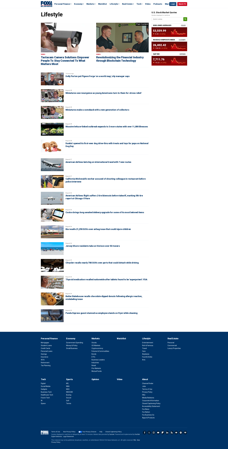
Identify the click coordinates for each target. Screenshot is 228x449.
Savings (44, 354)
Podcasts (157, 4)
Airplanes (145, 354)
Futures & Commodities (100, 351)
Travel (144, 348)
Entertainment (147, 343)
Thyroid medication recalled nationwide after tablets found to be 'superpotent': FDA (106, 279)
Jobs (144, 386)
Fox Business (46, 4)
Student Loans (46, 345)
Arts (143, 360)
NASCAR (69, 392)
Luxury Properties (174, 348)
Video (148, 4)
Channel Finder (147, 383)
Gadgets (44, 389)
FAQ (143, 395)
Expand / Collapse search (167, 4)
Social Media (45, 386)
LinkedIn (167, 432)
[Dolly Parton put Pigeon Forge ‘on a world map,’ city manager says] (52, 78)
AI (41, 401)
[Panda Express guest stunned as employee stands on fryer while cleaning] (52, 315)
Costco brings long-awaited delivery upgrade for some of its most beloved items (105, 212)
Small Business (72, 348)
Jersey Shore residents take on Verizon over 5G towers (93, 246)
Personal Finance (62, 4)
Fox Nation (146, 412)
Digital (43, 383)
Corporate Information (150, 401)
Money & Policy (71, 345)
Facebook (145, 432)
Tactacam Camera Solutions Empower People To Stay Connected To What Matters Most (65, 61)
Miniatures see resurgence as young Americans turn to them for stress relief (103, 93)
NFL (67, 383)
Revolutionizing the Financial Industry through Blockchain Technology (120, 59)
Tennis (68, 403)
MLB (67, 389)
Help (100, 432)
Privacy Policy (147, 392)
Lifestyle (114, 4)
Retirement (45, 363)
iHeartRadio (185, 432)
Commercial (172, 345)
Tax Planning (45, 365)
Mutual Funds (97, 371)
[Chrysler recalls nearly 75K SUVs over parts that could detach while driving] (52, 265)
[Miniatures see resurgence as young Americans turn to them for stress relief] (52, 95)
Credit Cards (45, 348)
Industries (95, 363)
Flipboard (163, 432)
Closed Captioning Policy (151, 403)
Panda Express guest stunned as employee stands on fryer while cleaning (102, 313)
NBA (67, 386)
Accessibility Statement (151, 406)
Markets (90, 4)
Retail (94, 365)
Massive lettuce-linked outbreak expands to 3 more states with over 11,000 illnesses (107, 126)
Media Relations (148, 398)
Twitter (149, 432)
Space (43, 403)
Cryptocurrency (97, 348)
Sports (69, 379)
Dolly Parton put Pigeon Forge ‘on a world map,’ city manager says (98, 76)
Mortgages (45, 343)
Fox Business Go (148, 415)
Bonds (94, 354)
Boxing (68, 395)
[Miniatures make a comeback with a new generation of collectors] (52, 112)
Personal (171, 343)
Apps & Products (148, 418)
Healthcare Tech (47, 395)
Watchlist (102, 4)
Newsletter (176, 432)
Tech (139, 4)
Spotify (181, 432)
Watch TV (182, 4)
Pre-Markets (96, 368)
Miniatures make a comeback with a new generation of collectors (97, 110)
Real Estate (127, 4)
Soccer (68, 398)
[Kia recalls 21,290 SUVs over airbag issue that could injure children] (52, 231)
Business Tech (46, 392)
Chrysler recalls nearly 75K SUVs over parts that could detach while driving (102, 262)
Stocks (94, 343)
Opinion (95, 379)
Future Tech (45, 398)
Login (173, 4)
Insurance (44, 357)
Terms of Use (147, 389)
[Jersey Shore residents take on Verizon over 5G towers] (52, 248)
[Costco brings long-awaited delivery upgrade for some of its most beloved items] (52, 215)
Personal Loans (46, 351)
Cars (144, 351)
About (145, 379)
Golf (67, 401)
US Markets (96, 345)
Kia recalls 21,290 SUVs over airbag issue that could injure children (98, 229)
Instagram (154, 432)
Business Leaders (98, 360)
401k (43, 360)
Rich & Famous (147, 345)
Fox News (145, 409)
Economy (78, 4)
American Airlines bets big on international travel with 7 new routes (98, 162)
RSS (172, 432)
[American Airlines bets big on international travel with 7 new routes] (52, 164)
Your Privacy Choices (89, 432)
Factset (111, 434)
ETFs (93, 357)
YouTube (158, 432)
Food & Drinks (147, 357)
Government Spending (74, 343)
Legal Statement (68, 436)
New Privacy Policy (69, 432)
